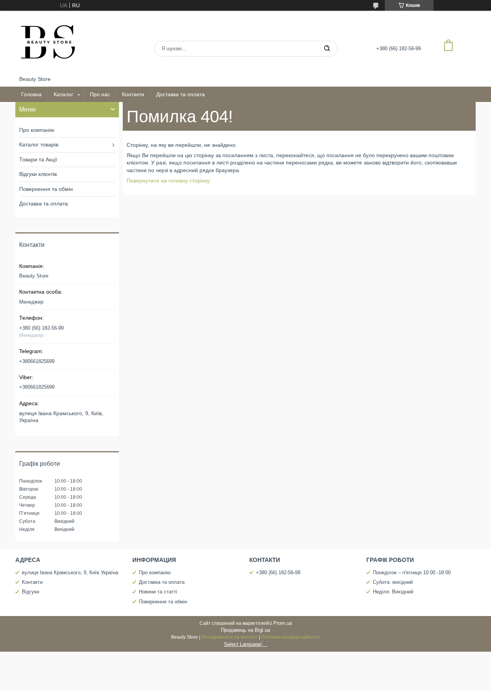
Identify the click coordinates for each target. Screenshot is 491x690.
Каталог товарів (38, 144)
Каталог (63, 94)
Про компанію (36, 130)
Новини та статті (158, 592)
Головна (31, 94)
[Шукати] (327, 48)
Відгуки (30, 592)
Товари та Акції (38, 159)
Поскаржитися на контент (229, 637)
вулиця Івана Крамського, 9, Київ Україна (70, 572)
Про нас (100, 94)
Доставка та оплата (180, 94)
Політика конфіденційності (290, 637)
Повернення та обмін (46, 189)
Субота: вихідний (393, 582)
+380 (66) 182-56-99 (278, 572)
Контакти (133, 94)
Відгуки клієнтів (38, 174)
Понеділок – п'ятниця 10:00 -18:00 (412, 572)
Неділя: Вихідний (393, 592)
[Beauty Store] (48, 43)
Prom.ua (282, 623)
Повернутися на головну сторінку (168, 180)
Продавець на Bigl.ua (245, 630)
